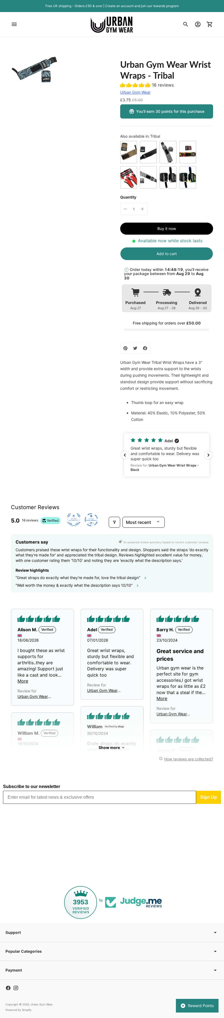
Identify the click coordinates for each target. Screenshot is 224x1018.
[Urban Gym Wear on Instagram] (16, 988)
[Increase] (142, 209)
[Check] (168, 152)
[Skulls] (148, 177)
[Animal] (128, 152)
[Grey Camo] (168, 177)
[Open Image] (34, 71)
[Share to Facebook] (145, 348)
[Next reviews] (208, 455)
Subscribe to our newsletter (31, 786)
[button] (136, 85)
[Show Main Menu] (14, 24)
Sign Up (208, 797)
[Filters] (114, 522)
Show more (109, 747)
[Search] (186, 24)
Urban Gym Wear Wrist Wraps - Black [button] (104, 690)
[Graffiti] (187, 152)
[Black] (148, 152)
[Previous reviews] (124, 455)
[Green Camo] (187, 177)
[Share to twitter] (135, 348)
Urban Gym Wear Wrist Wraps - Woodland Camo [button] (172, 714)
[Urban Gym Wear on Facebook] (8, 988)
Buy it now (166, 228)
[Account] (198, 24)
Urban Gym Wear (135, 92)
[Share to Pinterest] (125, 348)
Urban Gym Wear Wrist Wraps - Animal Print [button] (36, 696)
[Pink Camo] (128, 177)
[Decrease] (125, 209)
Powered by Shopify (18, 1009)
